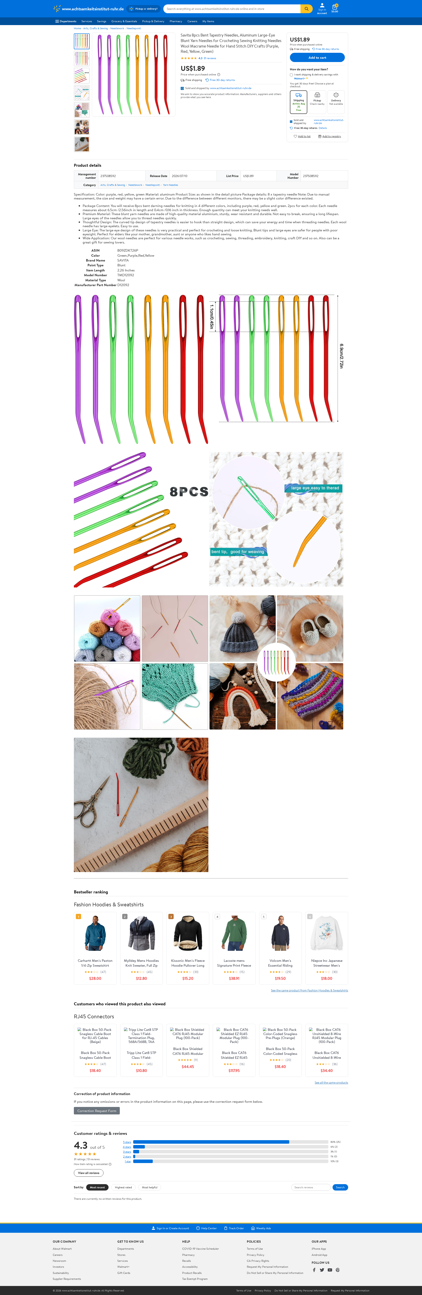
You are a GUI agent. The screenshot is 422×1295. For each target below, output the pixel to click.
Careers (192, 21)
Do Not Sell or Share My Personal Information (275, 1273)
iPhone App (319, 1249)
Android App (319, 1255)
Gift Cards (123, 1273)
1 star (128, 1161)
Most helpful (149, 1187)
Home (77, 28)
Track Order (236, 1228)
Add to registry (331, 136)
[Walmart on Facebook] (314, 1270)
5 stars (127, 1142)
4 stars (127, 1147)
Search (340, 1187)
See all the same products (331, 1082)
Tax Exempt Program (195, 1279)
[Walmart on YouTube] (329, 1270)
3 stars (127, 1151)
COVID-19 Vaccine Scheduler (200, 1249)
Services (87, 21)
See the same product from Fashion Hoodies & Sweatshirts (309, 990)
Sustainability (61, 1273)
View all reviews (88, 1173)
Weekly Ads (263, 1228)
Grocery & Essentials (124, 21)
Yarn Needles (170, 185)
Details (323, 128)
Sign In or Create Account (173, 1228)
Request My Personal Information (267, 1267)
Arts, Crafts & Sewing (95, 28)
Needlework (117, 28)
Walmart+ (123, 1267)
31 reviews (210, 58)
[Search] (306, 8)
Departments (68, 21)
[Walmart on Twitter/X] (322, 1270)
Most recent (97, 1187)
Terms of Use (255, 1249)
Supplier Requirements (67, 1279)
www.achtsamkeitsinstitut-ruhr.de (230, 88)
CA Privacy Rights (258, 1261)
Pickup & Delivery (153, 21)
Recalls (186, 1261)
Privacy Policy (255, 1255)
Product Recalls (192, 1273)
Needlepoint (134, 28)
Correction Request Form (96, 1110)
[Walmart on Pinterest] (337, 1270)
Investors (58, 1267)
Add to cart (317, 57)
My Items (208, 21)
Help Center (209, 1228)
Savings (101, 21)
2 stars (127, 1156)
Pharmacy (176, 21)
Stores (121, 1255)
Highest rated (123, 1187)
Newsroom (59, 1261)
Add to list (304, 136)
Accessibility (190, 1267)
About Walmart (62, 1249)
